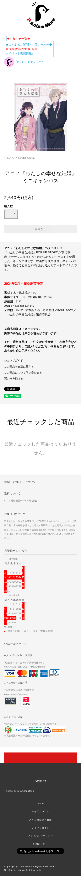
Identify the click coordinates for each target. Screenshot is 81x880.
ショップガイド (13, 360)
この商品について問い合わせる (23, 372)
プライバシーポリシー (40, 836)
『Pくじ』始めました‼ (29, 61)
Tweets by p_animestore (19, 791)
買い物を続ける (13, 378)
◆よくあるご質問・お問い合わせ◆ (29, 44)
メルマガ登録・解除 (40, 819)
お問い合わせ (40, 844)
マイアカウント (40, 811)
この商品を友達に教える (19, 366)
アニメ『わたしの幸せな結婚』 (20, 158)
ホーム (40, 803)
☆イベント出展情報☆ (20, 53)
